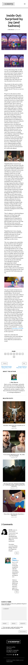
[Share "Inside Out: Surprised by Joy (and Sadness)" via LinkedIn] (16, 353)
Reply (17, 552)
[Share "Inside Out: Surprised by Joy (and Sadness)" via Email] (22, 353)
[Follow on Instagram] (15, 655)
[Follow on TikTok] (13, 655)
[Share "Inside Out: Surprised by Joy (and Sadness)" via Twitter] (8, 353)
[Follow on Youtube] (17, 655)
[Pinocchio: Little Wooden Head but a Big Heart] (14, 501)
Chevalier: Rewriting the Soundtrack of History (14, 426)
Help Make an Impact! (11, 651)
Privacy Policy (9, 661)
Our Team (9, 648)
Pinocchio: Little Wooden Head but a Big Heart (14, 514)
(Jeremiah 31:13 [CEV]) (17, 328)
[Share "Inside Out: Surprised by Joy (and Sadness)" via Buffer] (19, 353)
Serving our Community (12, 650)
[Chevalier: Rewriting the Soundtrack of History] (14, 412)
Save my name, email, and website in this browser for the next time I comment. (12, 628)
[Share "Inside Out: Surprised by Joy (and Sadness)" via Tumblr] (11, 353)
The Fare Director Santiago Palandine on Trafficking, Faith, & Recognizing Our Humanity (14, 485)
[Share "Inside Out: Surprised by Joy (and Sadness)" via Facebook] (5, 353)
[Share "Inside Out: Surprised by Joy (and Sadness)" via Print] (14, 356)
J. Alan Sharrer (11, 29)
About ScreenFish (10, 647)
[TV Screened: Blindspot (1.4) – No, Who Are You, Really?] (14, 441)
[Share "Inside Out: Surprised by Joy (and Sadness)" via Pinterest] (14, 353)
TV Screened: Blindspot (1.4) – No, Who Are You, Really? (14, 455)
